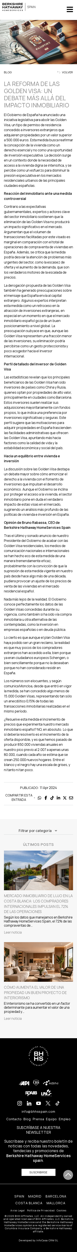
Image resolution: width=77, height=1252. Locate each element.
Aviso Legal (17, 1210)
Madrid (35, 1196)
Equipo (51, 1119)
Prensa (38, 1119)
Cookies (61, 1210)
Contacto (14, 1119)
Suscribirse (38, 1172)
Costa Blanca (28, 1203)
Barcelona (56, 1196)
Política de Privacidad (41, 1210)
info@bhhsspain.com (38, 1111)
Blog (27, 1119)
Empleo (65, 1119)
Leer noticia (13, 932)
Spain (19, 1196)
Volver (67, 72)
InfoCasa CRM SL (47, 1240)
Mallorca (56, 1203)
